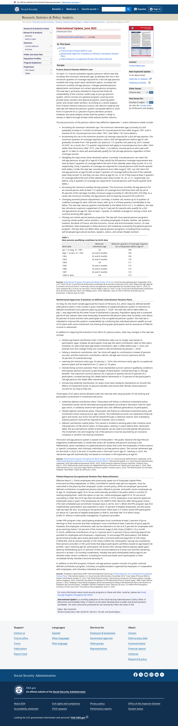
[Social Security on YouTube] (146, 675)
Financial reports (137, 648)
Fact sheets (29, 70)
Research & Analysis (33, 33)
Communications (136, 643)
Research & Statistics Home (36, 29)
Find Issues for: (136, 98)
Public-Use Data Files (33, 55)
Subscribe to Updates (138, 79)
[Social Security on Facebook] (136, 675)
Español (56, 633)
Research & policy (137, 659)
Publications (20, 648)
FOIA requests (59, 708)
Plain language (59, 643)
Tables (27, 73)
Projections (29, 67)
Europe (62, 48)
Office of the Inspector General (144, 703)
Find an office (21, 638)
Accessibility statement (26, 708)
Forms (17, 643)
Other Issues (135, 88)
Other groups (97, 643)
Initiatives (133, 654)
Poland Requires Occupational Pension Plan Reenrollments (86, 59)
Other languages (60, 638)
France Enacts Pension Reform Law (76, 51)
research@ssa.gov (137, 65)
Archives (28, 36)
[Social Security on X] (141, 675)
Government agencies (101, 638)
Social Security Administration (69, 691)
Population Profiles (32, 59)
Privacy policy (97, 703)
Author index (30, 39)
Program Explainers (33, 63)
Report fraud (20, 654)
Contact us (19, 633)
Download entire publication (71, 37)
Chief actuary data (137, 638)
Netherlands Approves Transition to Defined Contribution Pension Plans (89, 54)
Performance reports (101, 708)
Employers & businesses (102, 633)
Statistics (28, 43)
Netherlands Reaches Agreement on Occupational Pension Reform (82, 461)
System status (135, 708)
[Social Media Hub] (162, 675)
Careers (132, 633)
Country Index (146, 105)
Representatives (98, 648)
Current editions (32, 46)
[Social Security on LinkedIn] (157, 675)
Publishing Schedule (137, 82)
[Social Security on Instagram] (151, 675)
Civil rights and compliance (66, 703)
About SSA (19, 703)
